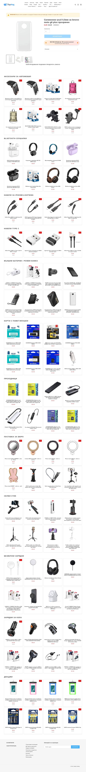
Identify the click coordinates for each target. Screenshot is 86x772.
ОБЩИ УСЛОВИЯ (30, 748)
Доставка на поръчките (31, 746)
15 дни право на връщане (31, 744)
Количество (47, 28)
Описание (47, 49)
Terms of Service (29, 755)
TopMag (74, 766)
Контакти (28, 753)
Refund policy (29, 757)
